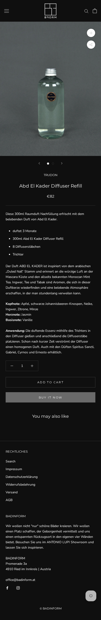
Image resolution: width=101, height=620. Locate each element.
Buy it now (50, 397)
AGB (9, 500)
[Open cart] (95, 10)
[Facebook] (7, 587)
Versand (12, 492)
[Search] (86, 11)
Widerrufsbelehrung (20, 484)
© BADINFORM (51, 608)
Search (11, 461)
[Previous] (39, 163)
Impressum (14, 469)
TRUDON (51, 175)
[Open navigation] (6, 11)
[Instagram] (18, 587)
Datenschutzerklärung (22, 477)
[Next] (61, 163)
